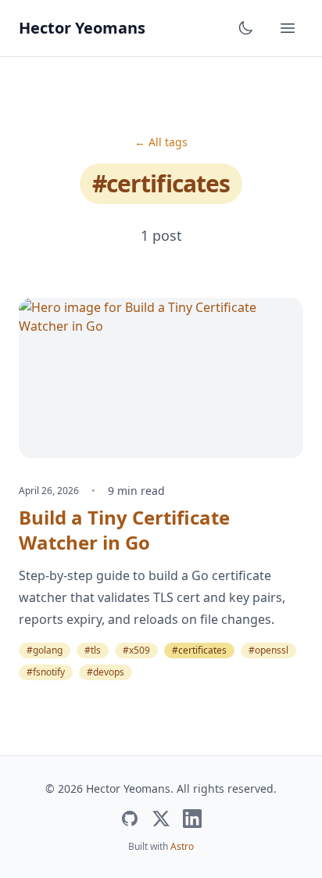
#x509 (136, 650)
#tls (92, 650)
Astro (182, 846)
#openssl (268, 650)
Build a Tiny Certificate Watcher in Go (124, 529)
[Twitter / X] (161, 818)
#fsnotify (46, 672)
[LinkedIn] (192, 818)
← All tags (161, 141)
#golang (45, 650)
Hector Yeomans (82, 27)
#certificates (199, 650)
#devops (105, 672)
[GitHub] (129, 818)
